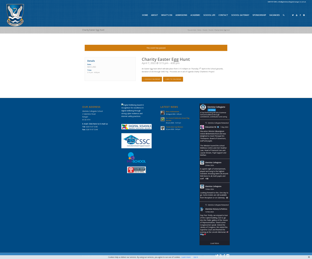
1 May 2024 (224, 127)
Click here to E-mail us (98, 124)
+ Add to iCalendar (173, 79)
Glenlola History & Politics (216, 209)
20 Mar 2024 (209, 165)
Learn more (186, 257)
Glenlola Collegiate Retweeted (218, 123)
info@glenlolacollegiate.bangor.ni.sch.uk (292, 2)
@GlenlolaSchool (212, 133)
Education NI (210, 127)
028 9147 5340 (272, 2)
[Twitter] (293, 15)
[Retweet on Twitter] (206, 123)
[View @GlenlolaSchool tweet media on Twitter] (227, 197)
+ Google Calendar (152, 79)
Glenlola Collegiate (213, 162)
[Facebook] (300, 15)
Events (205, 30)
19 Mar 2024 (209, 189)
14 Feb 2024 (209, 212)
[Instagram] (304, 15)
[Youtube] (296, 15)
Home (199, 30)
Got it (196, 257)
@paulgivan (219, 131)
